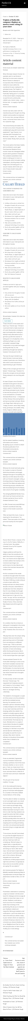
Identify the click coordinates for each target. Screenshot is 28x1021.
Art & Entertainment (8, 951)
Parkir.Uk (6, 2)
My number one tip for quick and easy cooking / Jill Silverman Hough (14, 986)
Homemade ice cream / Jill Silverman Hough (13, 1003)
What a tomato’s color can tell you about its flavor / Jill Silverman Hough (13, 1008)
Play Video (7, 321)
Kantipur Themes (20, 1019)
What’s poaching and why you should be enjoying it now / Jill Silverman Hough (14, 997)
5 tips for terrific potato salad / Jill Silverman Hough (12, 992)
